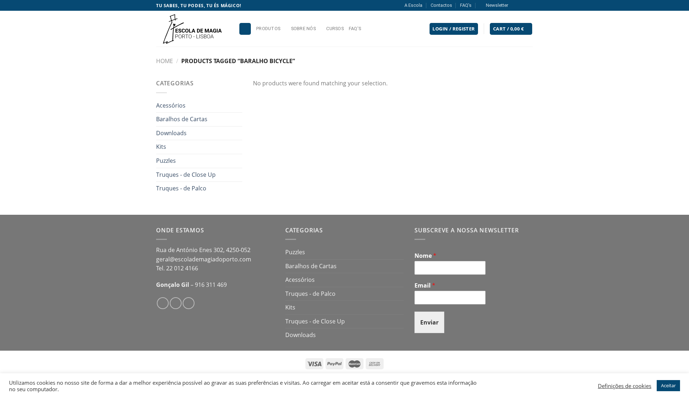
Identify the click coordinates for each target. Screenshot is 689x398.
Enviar (429, 322)
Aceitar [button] (668, 385)
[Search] (245, 29)
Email (424, 285)
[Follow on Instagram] (522, 5)
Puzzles (166, 161)
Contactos (441, 5)
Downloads (171, 133)
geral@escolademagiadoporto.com (203, 259)
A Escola (413, 5)
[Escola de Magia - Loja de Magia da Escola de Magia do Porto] (192, 29)
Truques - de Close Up (186, 175)
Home (164, 61)
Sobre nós (303, 28)
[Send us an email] (529, 5)
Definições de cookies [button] (624, 386)
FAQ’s (466, 5)
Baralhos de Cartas (181, 119)
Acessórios (171, 105)
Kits (161, 147)
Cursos (335, 28)
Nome (425, 256)
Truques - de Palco (181, 188)
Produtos (268, 28)
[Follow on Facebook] (516, 5)
